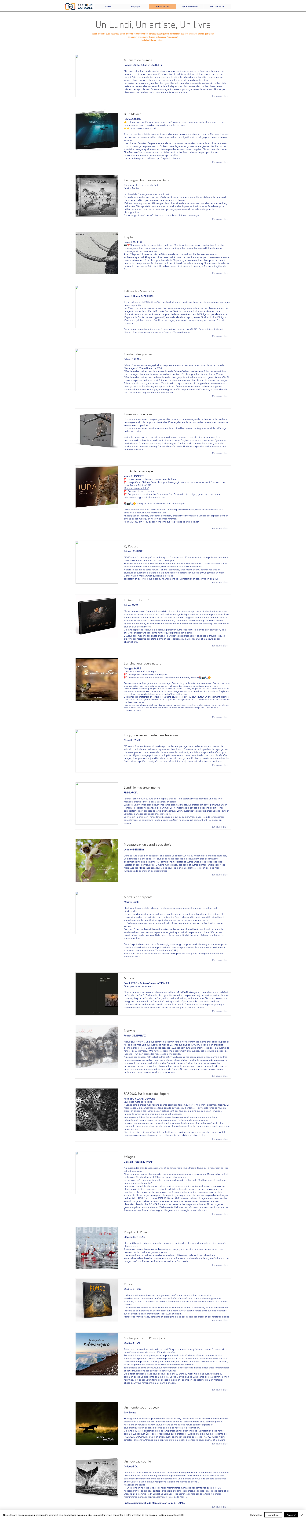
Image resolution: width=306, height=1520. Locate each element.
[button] (135, 6)
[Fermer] (302, 1514)
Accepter (291, 1514)
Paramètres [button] (256, 1514)
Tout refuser (273, 1514)
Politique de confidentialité (171, 1514)
